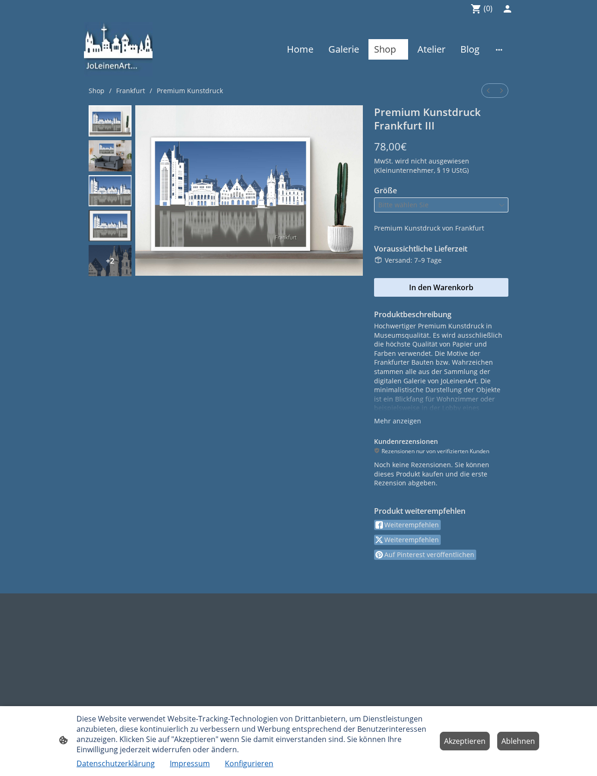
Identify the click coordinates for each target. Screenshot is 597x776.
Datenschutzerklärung (115, 763)
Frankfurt (130, 90)
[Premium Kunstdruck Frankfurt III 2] (110, 190)
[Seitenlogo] (118, 49)
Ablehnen (518, 741)
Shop (96, 90)
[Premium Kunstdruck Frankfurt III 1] (110, 155)
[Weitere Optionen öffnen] (499, 49)
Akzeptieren (465, 741)
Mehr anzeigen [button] (397, 420)
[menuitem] (488, 90)
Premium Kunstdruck (190, 90)
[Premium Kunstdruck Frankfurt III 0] (110, 120)
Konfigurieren (249, 763)
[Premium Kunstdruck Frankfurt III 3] (110, 225)
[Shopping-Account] (507, 8)
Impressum (190, 763)
